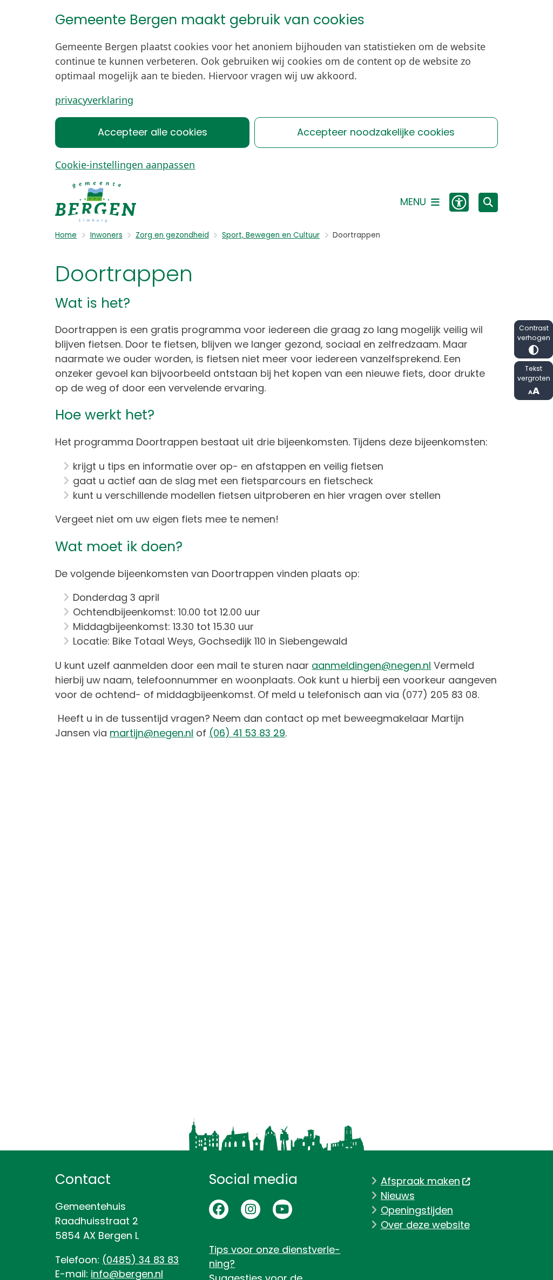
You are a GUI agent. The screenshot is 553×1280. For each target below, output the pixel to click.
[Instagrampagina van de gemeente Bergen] (250, 1209)
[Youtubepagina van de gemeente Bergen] (282, 1209)
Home (66, 235)
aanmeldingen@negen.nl (371, 665)
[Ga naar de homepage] (95, 202)
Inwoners (106, 235)
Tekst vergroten (533, 373)
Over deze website (425, 1224)
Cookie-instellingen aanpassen (125, 164)
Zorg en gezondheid (172, 235)
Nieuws (398, 1195)
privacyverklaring (94, 99)
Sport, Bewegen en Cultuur (271, 235)
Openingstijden (417, 1210)
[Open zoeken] (488, 202)
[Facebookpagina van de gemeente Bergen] (218, 1209)
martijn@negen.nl (151, 733)
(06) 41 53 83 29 (247, 733)
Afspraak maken (420, 1181)
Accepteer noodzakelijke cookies (376, 132)
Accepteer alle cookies (152, 132)
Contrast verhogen (533, 332)
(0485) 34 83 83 (140, 1260)
